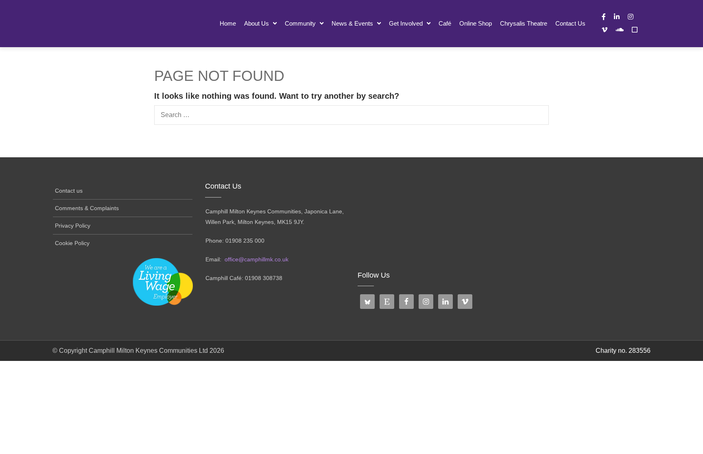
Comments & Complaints (87, 208)
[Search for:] (351, 115)
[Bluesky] (635, 30)
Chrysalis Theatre (523, 23)
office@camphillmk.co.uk (256, 259)
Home (228, 23)
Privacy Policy (72, 225)
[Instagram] (630, 17)
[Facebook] (604, 17)
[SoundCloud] (620, 30)
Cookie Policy (72, 243)
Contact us (570, 23)
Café (445, 23)
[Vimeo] (604, 30)
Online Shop (475, 23)
